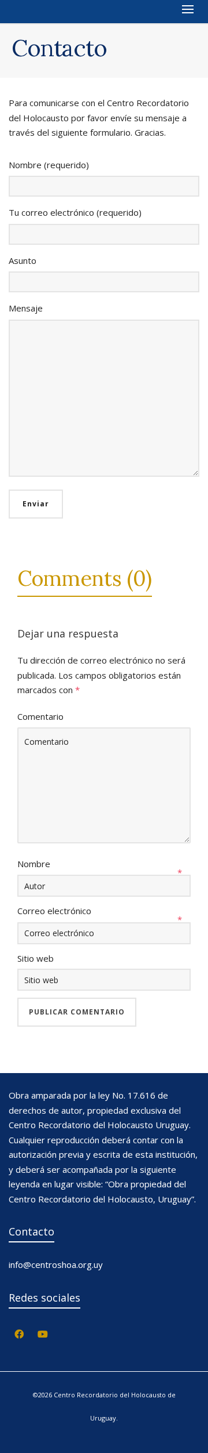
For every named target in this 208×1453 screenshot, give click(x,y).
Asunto (22, 260)
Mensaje (26, 308)
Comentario (40, 716)
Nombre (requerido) (49, 165)
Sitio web (35, 958)
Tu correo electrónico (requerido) (75, 212)
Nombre (33, 863)
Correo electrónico (54, 910)
